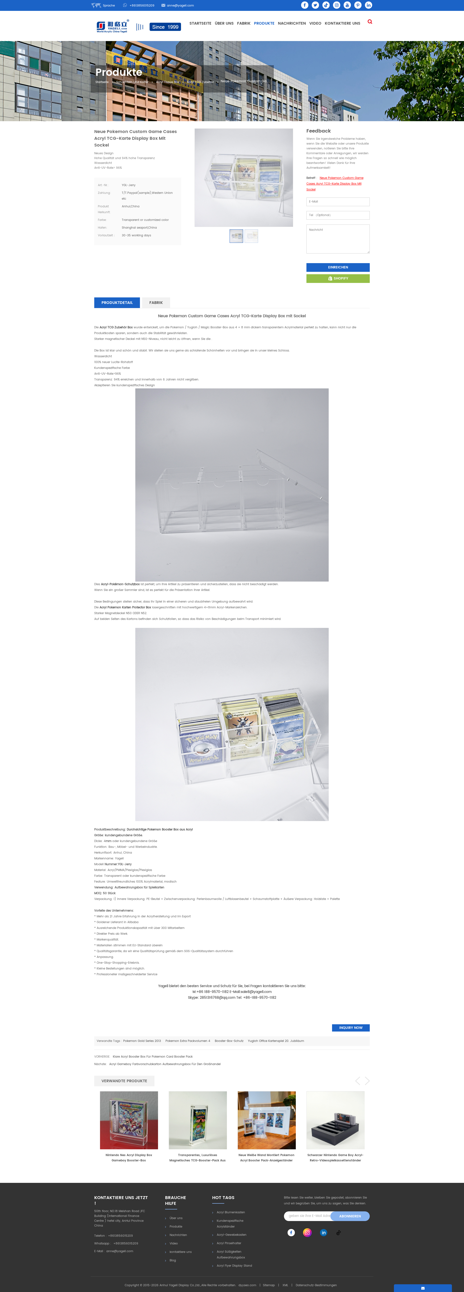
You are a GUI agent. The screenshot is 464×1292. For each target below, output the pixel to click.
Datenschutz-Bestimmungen (316, 1285)
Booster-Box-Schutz (229, 1041)
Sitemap (269, 1285)
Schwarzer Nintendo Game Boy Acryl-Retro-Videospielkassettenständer (267, 1158)
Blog (173, 1260)
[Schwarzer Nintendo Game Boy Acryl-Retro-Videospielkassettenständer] (267, 1120)
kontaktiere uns (342, 23)
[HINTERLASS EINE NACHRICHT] (423, 1288)
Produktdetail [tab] (117, 303)
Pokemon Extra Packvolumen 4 (188, 1041)
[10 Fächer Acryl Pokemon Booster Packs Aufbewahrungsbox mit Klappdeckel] (335, 1120)
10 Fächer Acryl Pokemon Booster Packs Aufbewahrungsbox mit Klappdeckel (335, 1158)
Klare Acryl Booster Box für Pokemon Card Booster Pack (153, 1056)
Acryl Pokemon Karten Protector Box (125, 607)
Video (315, 23)
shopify (341, 278)
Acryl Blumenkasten (231, 1212)
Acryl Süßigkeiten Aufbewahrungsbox (231, 1255)
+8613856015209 (142, 5)
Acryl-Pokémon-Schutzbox (120, 584)
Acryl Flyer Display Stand (234, 1266)
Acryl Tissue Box (167, 82)
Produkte (264, 23)
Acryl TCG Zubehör (200, 82)
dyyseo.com (247, 1285)
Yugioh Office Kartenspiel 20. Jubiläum (276, 1041)
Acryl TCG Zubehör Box (116, 327)
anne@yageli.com (180, 5)
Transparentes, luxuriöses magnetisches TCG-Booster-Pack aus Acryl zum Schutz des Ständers (129, 1158)
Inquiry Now (350, 1028)
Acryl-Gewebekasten (231, 1235)
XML (285, 1285)
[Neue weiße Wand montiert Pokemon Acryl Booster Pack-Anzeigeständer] (198, 1120)
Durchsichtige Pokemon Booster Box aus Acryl (159, 829)
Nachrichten (292, 23)
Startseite (200, 23)
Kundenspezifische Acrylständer (230, 1224)
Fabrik (244, 23)
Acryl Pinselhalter (229, 1243)
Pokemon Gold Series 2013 (142, 1041)
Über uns (224, 23)
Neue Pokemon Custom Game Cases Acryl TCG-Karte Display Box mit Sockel (334, 184)
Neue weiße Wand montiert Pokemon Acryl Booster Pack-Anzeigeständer (197, 1158)
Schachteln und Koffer (132, 82)
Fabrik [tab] (156, 303)
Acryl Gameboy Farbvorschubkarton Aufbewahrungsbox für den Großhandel (165, 1064)
